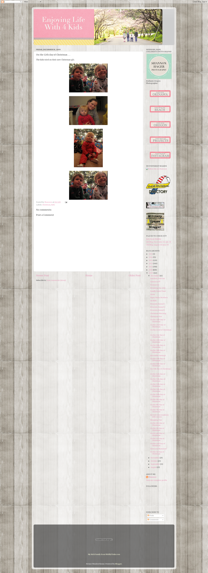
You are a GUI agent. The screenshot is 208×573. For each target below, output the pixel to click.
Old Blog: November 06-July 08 (158, 242)
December (155, 276)
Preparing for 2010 (158, 288)
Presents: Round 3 (157, 304)
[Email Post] (66, 202)
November (155, 458)
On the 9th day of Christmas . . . (157, 401)
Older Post (135, 275)
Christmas (46, 205)
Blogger (118, 564)
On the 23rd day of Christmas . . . (157, 326)
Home (88, 275)
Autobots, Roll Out (157, 279)
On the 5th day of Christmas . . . (157, 429)
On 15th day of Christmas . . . (160, 370)
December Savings (158, 356)
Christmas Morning (158, 313)
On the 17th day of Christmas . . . (157, 360)
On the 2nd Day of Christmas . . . (157, 445)
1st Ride (153, 301)
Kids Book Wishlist (153, 239)
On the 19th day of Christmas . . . (157, 346)
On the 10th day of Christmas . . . (157, 395)
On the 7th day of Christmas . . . (157, 411)
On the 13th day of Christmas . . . (157, 380)
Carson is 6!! (155, 282)
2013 (151, 260)
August (154, 467)
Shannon (152, 477)
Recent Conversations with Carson (159, 416)
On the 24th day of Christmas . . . (157, 321)
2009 (151, 273)
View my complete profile (156, 480)
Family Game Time (158, 291)
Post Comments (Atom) (56, 280)
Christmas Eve (156, 317)
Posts (151, 516)
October (154, 461)
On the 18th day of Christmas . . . (157, 351)
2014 (151, 257)
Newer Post (42, 275)
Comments (154, 520)
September (155, 464)
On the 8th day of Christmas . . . (157, 406)
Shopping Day (156, 420)
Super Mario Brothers (159, 298)
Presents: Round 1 (157, 310)
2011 (151, 267)
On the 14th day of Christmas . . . (157, 375)
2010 (151, 270)
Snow (152, 294)
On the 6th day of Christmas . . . (157, 424)
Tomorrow (154, 285)
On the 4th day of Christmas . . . (157, 434)
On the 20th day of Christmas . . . (157, 341)
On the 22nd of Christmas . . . (161, 331)
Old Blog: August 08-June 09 (157, 245)
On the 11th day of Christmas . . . (157, 390)
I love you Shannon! (158, 449)
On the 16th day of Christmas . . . (157, 365)
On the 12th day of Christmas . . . (157, 385)
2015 (151, 254)
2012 (151, 263)
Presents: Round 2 (157, 307)
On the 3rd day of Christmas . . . (157, 440)
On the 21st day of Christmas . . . (157, 336)
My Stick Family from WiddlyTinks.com (104, 554)
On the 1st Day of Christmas (157, 453)
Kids (53, 205)
